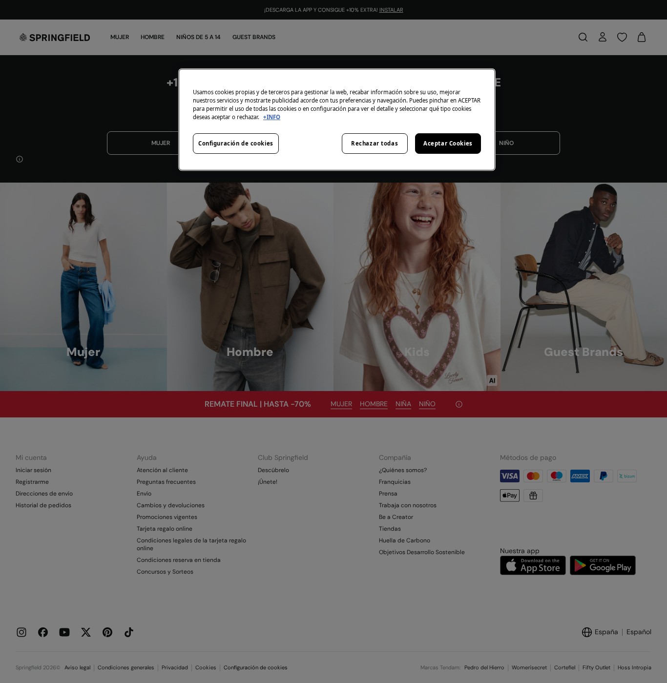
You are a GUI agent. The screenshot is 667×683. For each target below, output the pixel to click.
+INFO (271, 117)
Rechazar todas (374, 143)
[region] (337, 119)
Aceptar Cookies (448, 143)
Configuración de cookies (235, 143)
